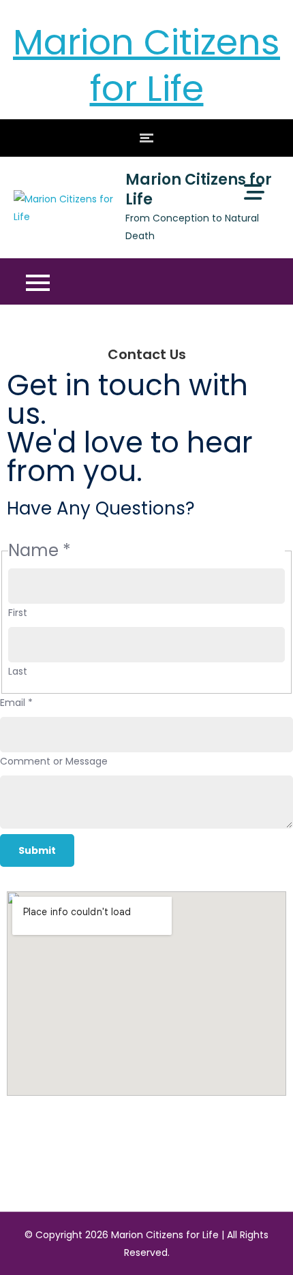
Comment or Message (54, 761)
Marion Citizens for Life (146, 65)
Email (16, 702)
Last (17, 671)
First (17, 612)
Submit (37, 850)
